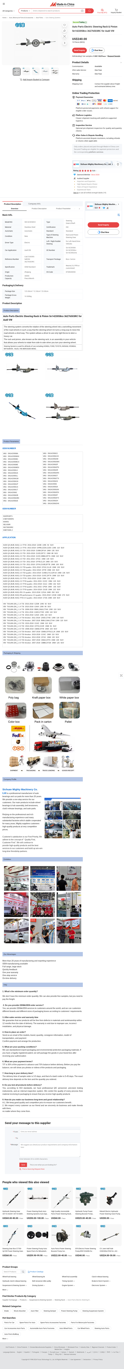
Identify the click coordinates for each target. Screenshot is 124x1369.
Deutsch (71, 1352)
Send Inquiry (79, 50)
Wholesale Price (73, 1347)
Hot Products (10, 1347)
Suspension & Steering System (13, 1285)
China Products (22, 1347)
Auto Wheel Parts (65, 1328)
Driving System (37, 1285)
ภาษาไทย (115, 1352)
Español (27, 1352)
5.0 (96, 208)
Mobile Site (58, 1349)
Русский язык (54, 1352)
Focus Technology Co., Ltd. (46, 1359)
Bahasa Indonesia (70, 1354)
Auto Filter (35, 1311)
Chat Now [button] (98, 50)
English (19, 1352)
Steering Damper (50, 1311)
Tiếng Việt (58, 1354)
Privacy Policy (98, 1359)
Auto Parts (39, 18)
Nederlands (80, 1352)
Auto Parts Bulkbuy (11, 1334)
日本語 (102, 1352)
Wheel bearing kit (38, 1276)
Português (35, 1352)
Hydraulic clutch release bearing (14, 1281)
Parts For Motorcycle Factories (82, 1322)
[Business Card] (119, 214)
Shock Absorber (20, 1311)
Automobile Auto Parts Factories (42, 1328)
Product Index (111, 1347)
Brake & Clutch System (100, 1281)
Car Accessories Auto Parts (14, 1328)
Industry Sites (85, 1347)
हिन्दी (108, 1352)
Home (4, 18)
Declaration (87, 1359)
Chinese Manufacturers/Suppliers (40, 1347)
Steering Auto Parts (102, 1328)
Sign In (75, 192)
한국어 (95, 1352)
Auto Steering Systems (53, 18)
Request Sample (114, 56)
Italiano (63, 1352)
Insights (67, 1349)
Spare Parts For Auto (27, 1322)
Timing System (67, 1281)
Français (44, 1352)
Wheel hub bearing (9, 1276)
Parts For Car (9, 1322)
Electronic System (98, 1285)
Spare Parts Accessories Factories (53, 1322)
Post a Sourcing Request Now (32, 1169)
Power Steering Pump (69, 1311)
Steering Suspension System (93, 1311)
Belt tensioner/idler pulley (41, 1281)
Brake (6, 1311)
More (4, 1338)
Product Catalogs (36, 1271)
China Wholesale (59, 1347)
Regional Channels (98, 1347)
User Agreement (75, 1359)
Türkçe (50, 1354)
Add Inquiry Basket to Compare (36, 79)
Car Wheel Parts (83, 1328)
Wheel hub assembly (69, 1276)
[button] (75, 208)
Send (23, 1165)
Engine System (67, 1285)
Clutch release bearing (100, 1276)
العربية (89, 1352)
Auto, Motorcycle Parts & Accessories (21, 18)
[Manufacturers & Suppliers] (62, 4)
